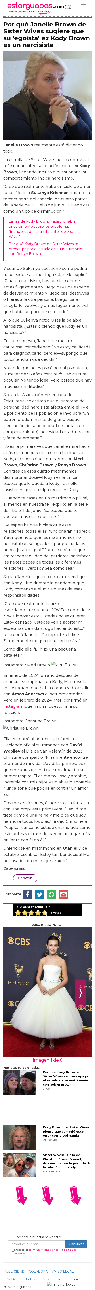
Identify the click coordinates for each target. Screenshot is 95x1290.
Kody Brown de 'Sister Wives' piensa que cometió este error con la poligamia (66, 1131)
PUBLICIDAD (14, 1271)
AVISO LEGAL (63, 1271)
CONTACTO (12, 1279)
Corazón (25, 878)
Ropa (62, 1279)
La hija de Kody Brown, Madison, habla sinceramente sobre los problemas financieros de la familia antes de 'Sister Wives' (43, 229)
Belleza (31, 1279)
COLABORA (38, 1271)
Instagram (13, 706)
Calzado (48, 1279)
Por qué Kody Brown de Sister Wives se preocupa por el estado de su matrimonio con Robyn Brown (45, 249)
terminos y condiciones (43, 1249)
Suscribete (76, 1244)
